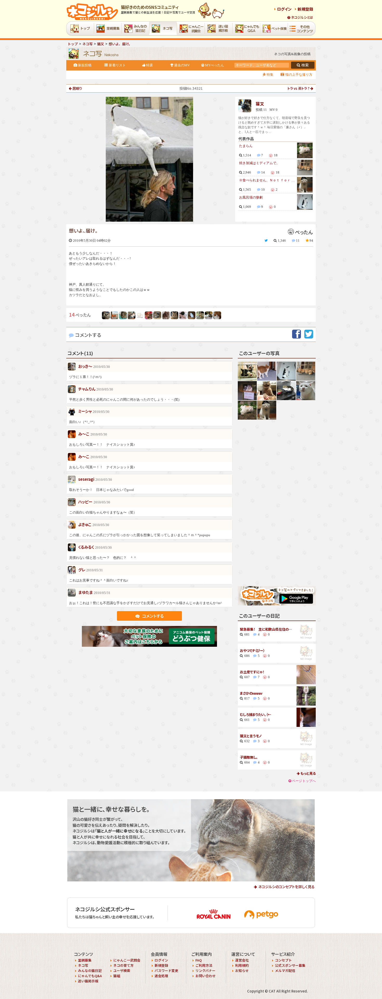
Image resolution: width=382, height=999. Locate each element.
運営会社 (242, 960)
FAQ (198, 960)
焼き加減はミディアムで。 (259, 163)
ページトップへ (304, 781)
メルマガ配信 (285, 970)
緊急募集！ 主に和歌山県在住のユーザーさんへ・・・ (278, 629)
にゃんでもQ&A (90, 975)
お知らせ (242, 970)
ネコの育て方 (123, 965)
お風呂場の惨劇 (251, 197)
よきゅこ (84, 524)
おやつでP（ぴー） (252, 650)
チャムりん (86, 389)
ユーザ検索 (121, 970)
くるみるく (86, 547)
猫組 (116, 975)
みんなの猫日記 (90, 970)
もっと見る (308, 773)
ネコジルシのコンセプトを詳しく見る (286, 886)
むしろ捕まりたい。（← (255, 714)
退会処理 (161, 975)
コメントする (88, 334)
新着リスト (117, 65)
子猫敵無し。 (249, 757)
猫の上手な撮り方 (298, 74)
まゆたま (85, 592)
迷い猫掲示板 (88, 980)
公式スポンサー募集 (290, 965)
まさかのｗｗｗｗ (251, 693)
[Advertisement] (277, 503)
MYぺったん (214, 65)
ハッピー (85, 501)
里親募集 (84, 960)
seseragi (86, 479)
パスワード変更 (166, 970)
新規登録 (305, 9)
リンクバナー (205, 970)
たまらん (246, 146)
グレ (81, 569)
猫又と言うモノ (251, 735)
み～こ (83, 434)
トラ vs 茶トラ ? (298, 88)
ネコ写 (83, 965)
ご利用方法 (203, 965)
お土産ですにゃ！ (252, 671)
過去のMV (182, 65)
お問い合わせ (205, 975)
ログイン (284, 9)
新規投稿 (84, 65)
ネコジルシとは (302, 17)
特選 (149, 65)
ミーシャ (85, 411)
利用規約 (242, 965)
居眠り (77, 88)
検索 (305, 65)
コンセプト (283, 960)
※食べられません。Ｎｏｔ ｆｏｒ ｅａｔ (267, 180)
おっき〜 (85, 366)
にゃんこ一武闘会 (126, 960)
